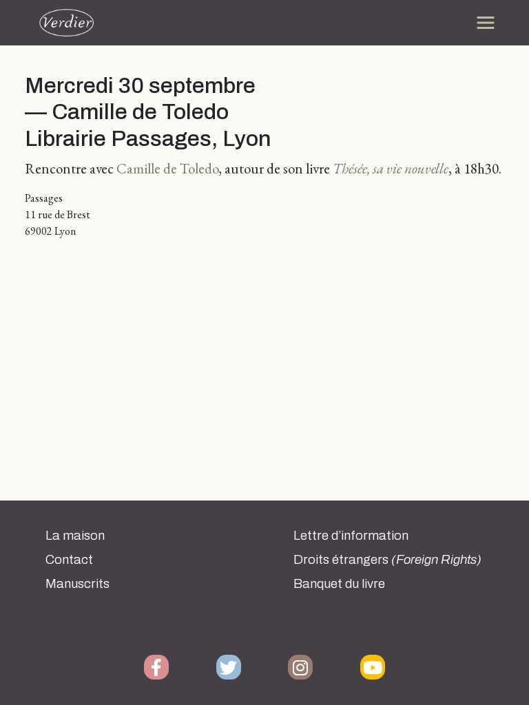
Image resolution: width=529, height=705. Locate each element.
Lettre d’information (350, 536)
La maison (75, 536)
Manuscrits (77, 584)
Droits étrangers (387, 560)
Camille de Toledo (167, 168)
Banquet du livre (339, 584)
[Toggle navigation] (485, 23)
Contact (69, 560)
